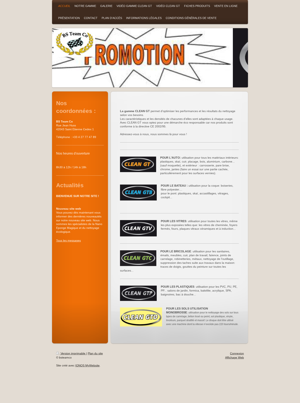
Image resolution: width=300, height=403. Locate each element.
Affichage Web (234, 357)
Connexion (237, 353)
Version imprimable (73, 353)
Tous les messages (68, 240)
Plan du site (95, 353)
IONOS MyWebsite (87, 365)
